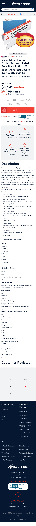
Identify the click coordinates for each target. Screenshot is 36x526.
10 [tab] (18, 56)
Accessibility (23, 436)
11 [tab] (19, 56)
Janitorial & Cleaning (8, 457)
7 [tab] (22, 53)
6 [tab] (21, 53)
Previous (1, 14)
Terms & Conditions (26, 433)
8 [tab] (14, 56)
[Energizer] (10, 386)
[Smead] (10, 379)
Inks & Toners (6, 449)
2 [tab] (14, 53)
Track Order (23, 419)
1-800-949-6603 (18, 500)
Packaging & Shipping (26, 453)
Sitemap (4, 420)
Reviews (4, 413)
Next (34, 14)
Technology (5, 453)
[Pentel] (25, 372)
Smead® (22, 121)
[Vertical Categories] (3, 4)
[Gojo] (10, 393)
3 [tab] (16, 53)
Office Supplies (24, 446)
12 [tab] (21, 56)
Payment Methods (25, 422)
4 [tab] (18, 53)
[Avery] (10, 372)
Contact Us (23, 412)
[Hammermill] (25, 379)
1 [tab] (13, 53)
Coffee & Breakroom (8, 446)
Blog (3, 416)
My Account (23, 415)
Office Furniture (6, 460)
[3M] (25, 386)
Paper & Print (23, 449)
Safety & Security (25, 457)
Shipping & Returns (25, 426)
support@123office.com (18, 481)
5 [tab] (19, 53)
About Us (4, 409)
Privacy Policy (24, 429)
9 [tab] (16, 56)
